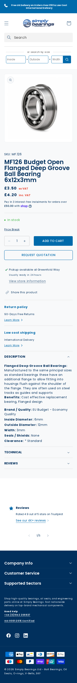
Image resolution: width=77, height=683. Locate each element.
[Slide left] (29, 535)
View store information (27, 281)
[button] (6, 23)
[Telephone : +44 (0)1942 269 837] (6, 5)
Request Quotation (39, 255)
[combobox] (38, 37)
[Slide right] (48, 535)
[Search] (9, 37)
